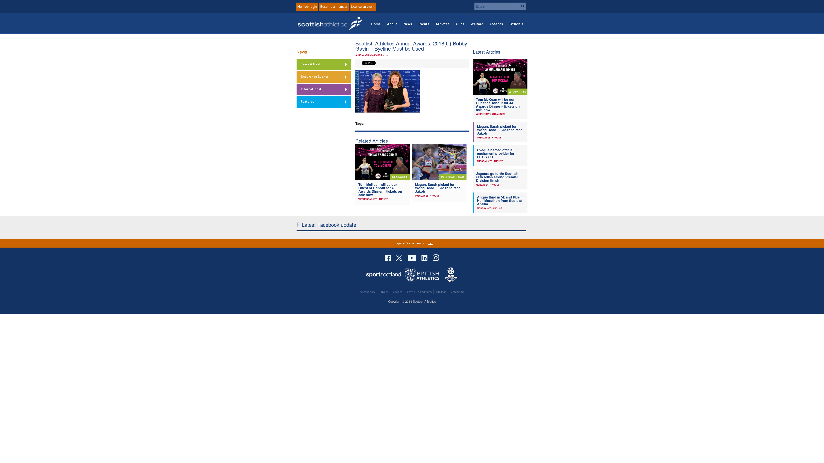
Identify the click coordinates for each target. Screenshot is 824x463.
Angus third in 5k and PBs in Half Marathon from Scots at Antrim (500, 200)
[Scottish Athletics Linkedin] (424, 257)
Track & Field (310, 64)
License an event (363, 7)
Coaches (496, 24)
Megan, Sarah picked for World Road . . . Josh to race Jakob (437, 188)
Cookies (397, 292)
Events (423, 24)
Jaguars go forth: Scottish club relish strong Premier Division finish (497, 177)
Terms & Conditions (419, 292)
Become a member (333, 7)
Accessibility (367, 292)
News (407, 24)
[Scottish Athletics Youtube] (412, 257)
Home (376, 24)
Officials (516, 24)
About (392, 24)
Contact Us (457, 292)
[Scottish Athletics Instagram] (436, 257)
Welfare (477, 24)
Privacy (384, 292)
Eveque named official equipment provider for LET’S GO (495, 153)
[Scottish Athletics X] (399, 257)
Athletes (442, 24)
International (311, 89)
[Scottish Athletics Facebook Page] (388, 257)
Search (521, 6)
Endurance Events (314, 77)
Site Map (441, 292)
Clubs (460, 24)
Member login (307, 7)
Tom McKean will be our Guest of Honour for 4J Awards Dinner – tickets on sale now (380, 189)
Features (307, 101)
